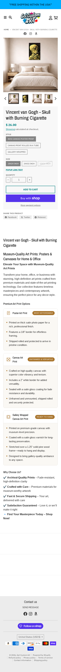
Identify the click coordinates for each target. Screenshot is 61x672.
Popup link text (14, 170)
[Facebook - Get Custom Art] (25, 34)
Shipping (10, 129)
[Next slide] (55, 98)
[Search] (10, 17)
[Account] (51, 18)
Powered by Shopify (41, 655)
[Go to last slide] (5, 98)
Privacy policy (29, 657)
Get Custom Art (23, 655)
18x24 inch (13, 163)
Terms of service (45, 657)
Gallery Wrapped (17, 152)
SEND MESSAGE (30, 607)
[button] (13, 98)
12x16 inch (45, 163)
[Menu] (5, 17)
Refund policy (15, 657)
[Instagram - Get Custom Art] (30, 34)
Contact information (22, 660)
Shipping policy (40, 660)
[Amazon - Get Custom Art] (36, 34)
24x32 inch (29, 163)
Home (6, 29)
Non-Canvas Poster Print (21, 139)
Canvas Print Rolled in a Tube (23, 145)
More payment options (31, 205)
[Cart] (56, 18)
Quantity (10, 175)
